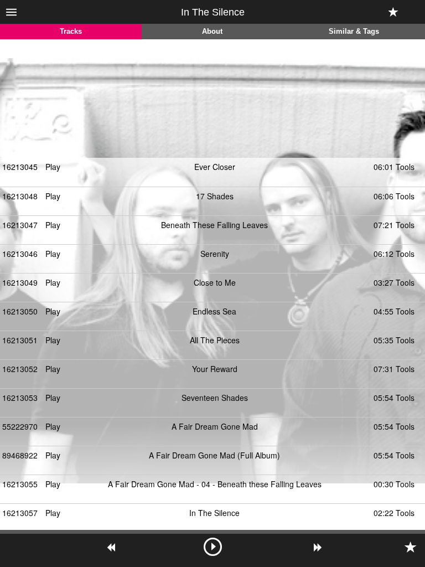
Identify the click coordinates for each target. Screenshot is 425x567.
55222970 (20, 426)
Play (52, 166)
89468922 (20, 455)
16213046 (20, 253)
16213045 (20, 166)
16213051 (20, 340)
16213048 (20, 196)
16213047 (20, 224)
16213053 (20, 397)
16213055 (20, 483)
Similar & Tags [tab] (354, 31)
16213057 (20, 512)
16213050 (20, 311)
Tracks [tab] (71, 31)
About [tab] (212, 31)
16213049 (20, 282)
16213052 (20, 368)
